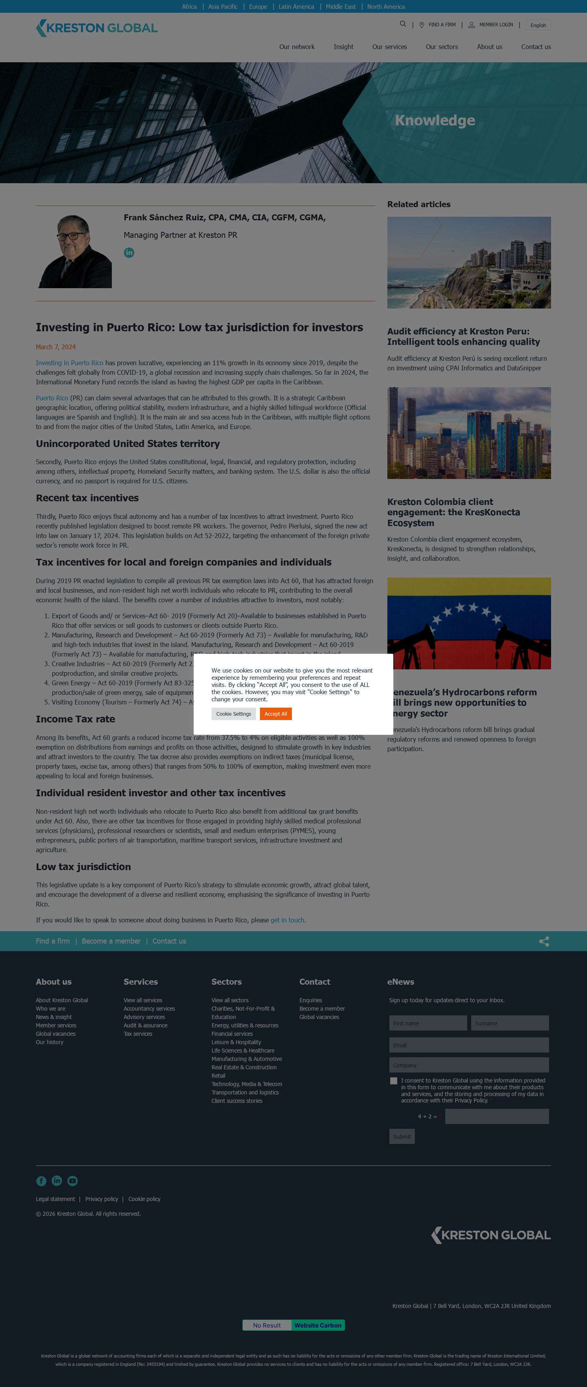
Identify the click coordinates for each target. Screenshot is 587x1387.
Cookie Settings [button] (233, 714)
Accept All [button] (276, 714)
